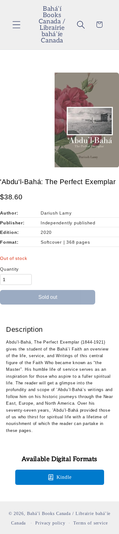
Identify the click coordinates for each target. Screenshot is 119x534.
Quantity (9, 269)
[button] (16, 25)
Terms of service (90, 522)
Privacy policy (50, 522)
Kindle (64, 477)
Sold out (47, 297)
